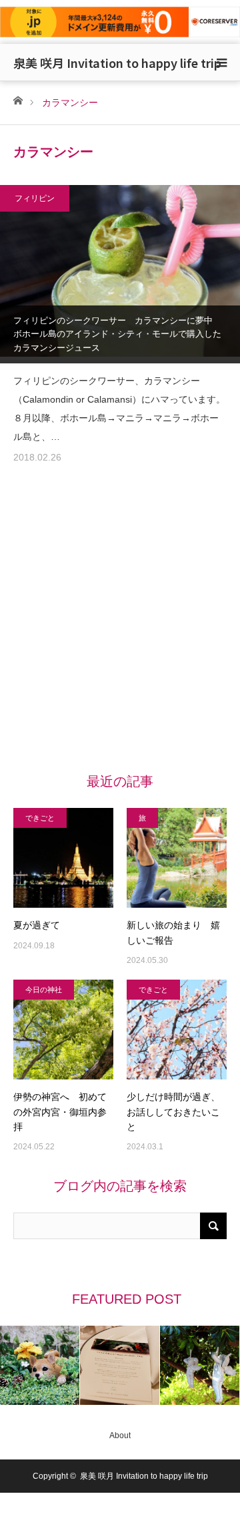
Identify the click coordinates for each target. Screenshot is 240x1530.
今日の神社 (43, 990)
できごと (40, 818)
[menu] (221, 62)
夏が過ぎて (36, 925)
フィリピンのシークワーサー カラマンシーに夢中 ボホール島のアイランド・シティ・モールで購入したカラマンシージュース (117, 334)
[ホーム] (17, 99)
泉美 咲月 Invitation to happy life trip (117, 63)
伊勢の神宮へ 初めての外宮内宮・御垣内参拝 (60, 1111)
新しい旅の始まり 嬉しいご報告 (173, 932)
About (120, 1435)
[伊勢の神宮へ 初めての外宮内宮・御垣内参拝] (63, 1029)
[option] (40, 1365)
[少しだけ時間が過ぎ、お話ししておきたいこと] (177, 1029)
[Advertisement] (120, 628)
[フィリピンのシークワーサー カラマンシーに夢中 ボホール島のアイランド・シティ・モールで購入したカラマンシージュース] (120, 274)
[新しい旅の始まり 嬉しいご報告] (177, 858)
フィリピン (35, 198)
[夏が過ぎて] (63, 858)
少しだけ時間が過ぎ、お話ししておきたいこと (173, 1111)
